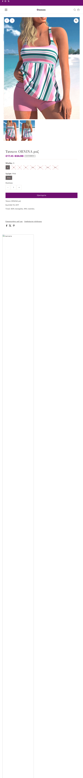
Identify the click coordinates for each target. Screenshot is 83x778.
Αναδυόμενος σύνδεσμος (33, 221)
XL (26, 167)
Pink (8, 178)
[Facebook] (3, 3)
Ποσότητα (9, 183)
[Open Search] (75, 10)
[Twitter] (8, 3)
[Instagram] (5, 3)
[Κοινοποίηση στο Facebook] (7, 226)
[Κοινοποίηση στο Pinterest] (14, 226)
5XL (55, 167)
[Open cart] (78, 9)
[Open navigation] (12, 9)
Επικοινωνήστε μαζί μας (14, 221)
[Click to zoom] (76, 20)
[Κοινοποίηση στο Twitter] (10, 226)
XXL (33, 167)
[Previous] (6, 20)
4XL (47, 167)
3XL (40, 167)
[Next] (12, 20)
